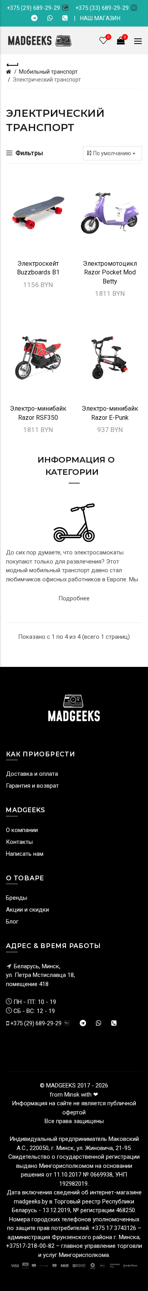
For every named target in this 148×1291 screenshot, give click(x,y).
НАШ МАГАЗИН (100, 18)
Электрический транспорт (47, 79)
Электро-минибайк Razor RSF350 (38, 413)
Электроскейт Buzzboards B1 (38, 268)
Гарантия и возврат (32, 785)
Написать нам (24, 853)
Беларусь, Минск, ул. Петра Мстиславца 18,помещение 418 (40, 975)
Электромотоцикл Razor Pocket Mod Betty (110, 272)
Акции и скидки (27, 909)
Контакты (19, 841)
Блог (12, 921)
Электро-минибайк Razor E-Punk (110, 413)
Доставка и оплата (32, 773)
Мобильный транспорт (48, 72)
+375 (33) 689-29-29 (102, 8)
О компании (22, 830)
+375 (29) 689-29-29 (33, 8)
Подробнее (74, 598)
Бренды (16, 897)
